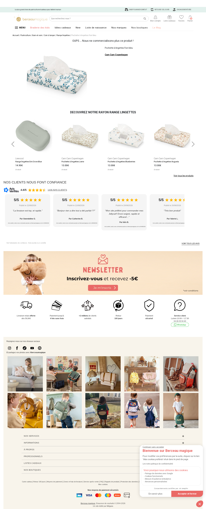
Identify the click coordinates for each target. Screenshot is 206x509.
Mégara (110, 506)
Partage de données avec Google (159, 473)
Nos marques (119, 27)
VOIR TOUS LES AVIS (191, 243)
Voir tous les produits (183, 176)
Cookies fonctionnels (154, 476)
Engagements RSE (184, 9)
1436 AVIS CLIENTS (57, 190)
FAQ (101, 482)
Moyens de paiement (54, 482)
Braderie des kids (40, 27)
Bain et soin (37, 35)
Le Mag (157, 27)
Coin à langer (49, 35)
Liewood (19, 158)
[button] (199, 503)
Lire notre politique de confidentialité (158, 464)
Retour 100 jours (39, 482)
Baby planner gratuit (138, 9)
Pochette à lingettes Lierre (73, 161)
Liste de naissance (96, 27)
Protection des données (129, 482)
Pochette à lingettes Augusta (166, 161)
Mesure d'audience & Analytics (158, 479)
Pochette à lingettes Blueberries (121, 161)
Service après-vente (91, 482)
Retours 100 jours (161, 9)
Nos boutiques (139, 27)
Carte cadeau (27, 482)
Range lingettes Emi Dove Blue (28, 161)
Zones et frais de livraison (72, 482)
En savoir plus (155, 494)
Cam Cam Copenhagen (116, 54)
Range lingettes (63, 35)
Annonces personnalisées (156, 482)
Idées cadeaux (63, 27)
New (78, 27)
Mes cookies (103, 484)
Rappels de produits (112, 482)
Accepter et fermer (187, 494)
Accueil (16, 35)
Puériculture (26, 35)
